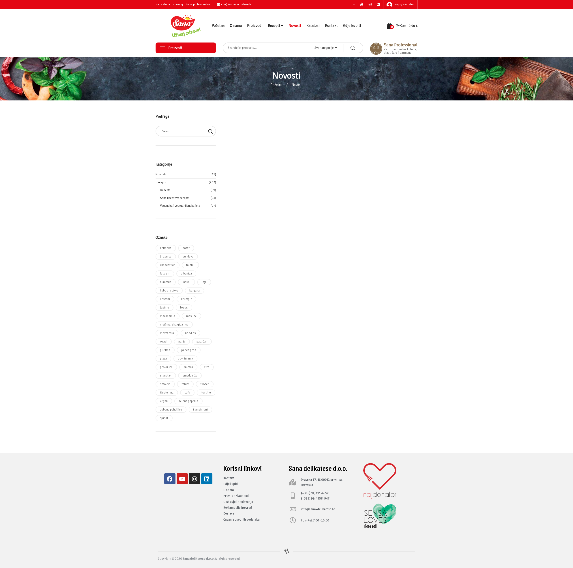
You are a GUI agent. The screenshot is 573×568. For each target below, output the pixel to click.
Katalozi (313, 25)
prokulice (166, 367)
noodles (190, 333)
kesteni (165, 299)
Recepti (274, 25)
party (181, 341)
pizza (163, 358)
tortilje (206, 392)
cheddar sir (167, 265)
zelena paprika (188, 401)
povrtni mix (185, 358)
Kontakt (331, 25)
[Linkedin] (206, 478)
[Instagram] (194, 478)
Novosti (295, 25)
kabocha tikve (169, 290)
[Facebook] (169, 478)
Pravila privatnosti (236, 496)
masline (191, 316)
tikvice (204, 384)
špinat (164, 418)
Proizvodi (255, 25)
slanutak (165, 375)
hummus (165, 282)
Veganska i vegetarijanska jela (180, 206)
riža (206, 367)
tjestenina (166, 392)
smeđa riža (190, 375)
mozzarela (167, 333)
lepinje (164, 307)
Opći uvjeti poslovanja (238, 502)
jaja (204, 282)
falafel (190, 265)
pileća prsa (188, 350)
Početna (218, 25)
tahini (185, 384)
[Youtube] (182, 478)
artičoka (165, 248)
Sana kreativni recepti (174, 198)
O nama (236, 25)
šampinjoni (200, 409)
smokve (165, 384)
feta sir (165, 273)
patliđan (202, 341)
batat (186, 248)
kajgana (194, 290)
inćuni (186, 282)
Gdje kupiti (352, 25)
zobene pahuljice (171, 409)
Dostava (228, 513)
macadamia (167, 316)
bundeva (188, 256)
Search (210, 131)
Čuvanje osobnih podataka (241, 519)
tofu (187, 392)
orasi (163, 341)
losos (184, 307)
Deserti (165, 190)
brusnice (165, 256)
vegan (164, 401)
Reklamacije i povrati (237, 507)
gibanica (186, 273)
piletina (165, 350)
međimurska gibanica (174, 324)
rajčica (188, 367)
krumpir (186, 299)
